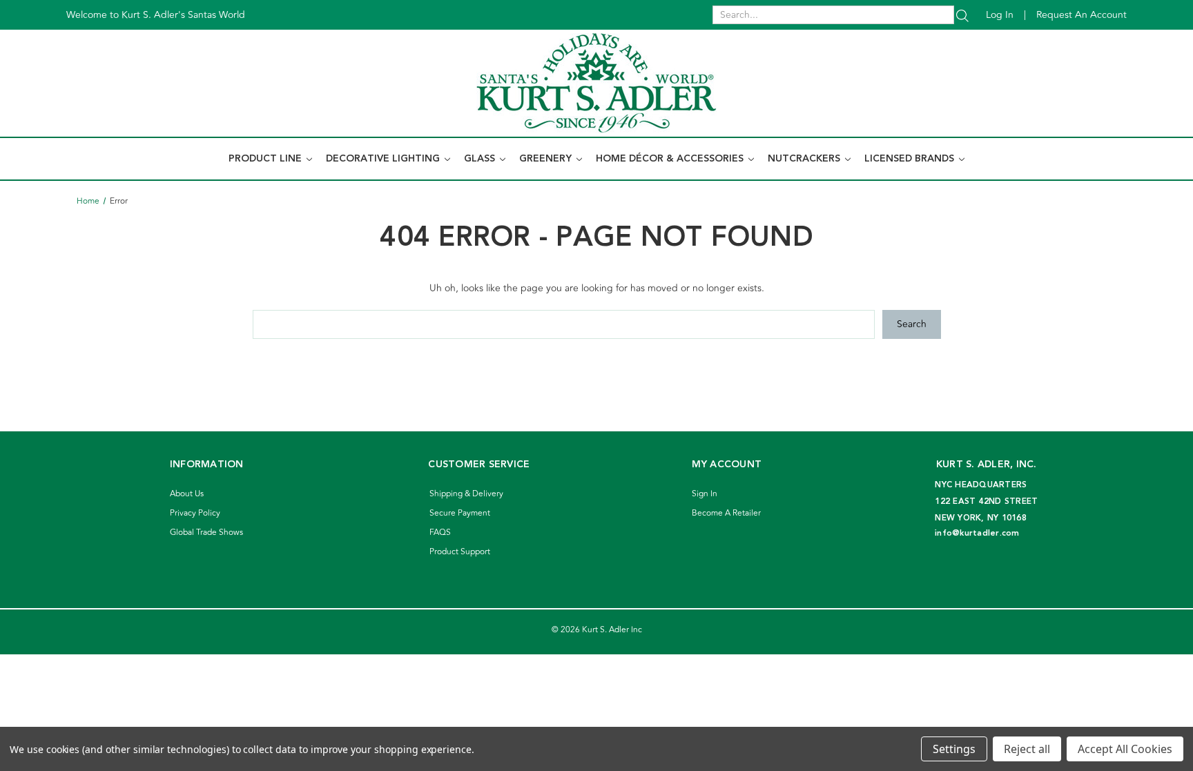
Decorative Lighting (384, 158)
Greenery (546, 158)
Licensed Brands (910, 158)
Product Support (459, 551)
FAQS (440, 532)
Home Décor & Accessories (671, 158)
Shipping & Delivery (466, 493)
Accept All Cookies (1125, 749)
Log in (999, 15)
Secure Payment (459, 513)
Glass (481, 158)
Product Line (266, 158)
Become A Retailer (726, 513)
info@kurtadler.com (977, 533)
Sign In (704, 493)
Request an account (1081, 15)
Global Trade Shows (206, 532)
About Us (187, 493)
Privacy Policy (195, 513)
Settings (954, 749)
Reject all (1027, 749)
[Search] (962, 15)
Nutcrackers (805, 158)
